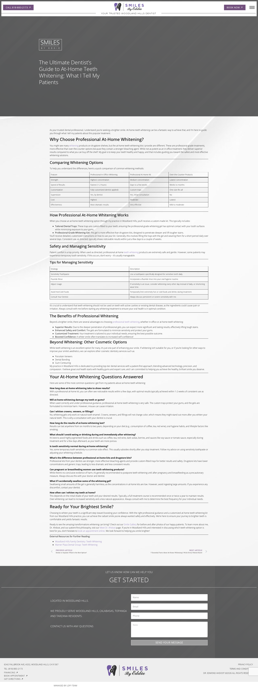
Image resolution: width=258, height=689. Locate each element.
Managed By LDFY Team (65, 685)
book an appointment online (91, 530)
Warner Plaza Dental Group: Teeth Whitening (76, 544)
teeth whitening (131, 252)
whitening (73, 145)
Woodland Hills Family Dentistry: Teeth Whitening (78, 541)
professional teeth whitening (125, 321)
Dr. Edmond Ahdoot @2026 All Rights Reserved (228, 673)
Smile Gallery (130, 524)
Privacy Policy (245, 664)
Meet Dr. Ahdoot (108, 527)
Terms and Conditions (241, 668)
